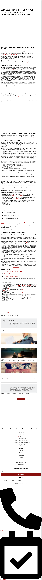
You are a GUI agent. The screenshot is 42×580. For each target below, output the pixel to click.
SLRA (4, 290)
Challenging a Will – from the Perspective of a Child (13, 276)
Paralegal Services (21, 464)
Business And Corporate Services (21, 459)
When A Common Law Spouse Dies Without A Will (10, 54)
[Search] (41, 1)
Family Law (21, 450)
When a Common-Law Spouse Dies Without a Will (13, 271)
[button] (39, 1)
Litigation (21, 457)
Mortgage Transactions (21, 454)
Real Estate (21, 452)
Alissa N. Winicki (16, 267)
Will (9, 57)
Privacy (26, 483)
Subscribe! (21, 474)
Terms (23, 483)
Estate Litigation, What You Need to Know (11, 274)
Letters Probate (14, 198)
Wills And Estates (21, 455)
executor (2, 223)
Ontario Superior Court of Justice (17, 195)
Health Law (21, 460)
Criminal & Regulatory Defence (21, 462)
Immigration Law (21, 465)
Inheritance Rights (7, 273)
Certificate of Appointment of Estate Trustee (23, 285)
